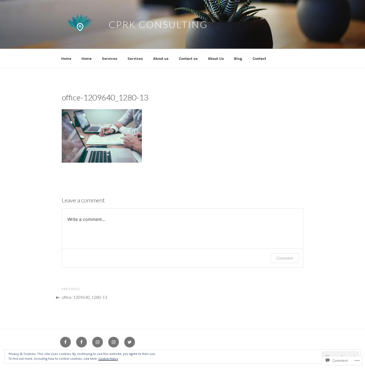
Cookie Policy (108, 359)
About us (161, 58)
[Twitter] (129, 342)
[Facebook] (65, 342)
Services (109, 58)
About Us (216, 58)
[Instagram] (97, 342)
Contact (259, 58)
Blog (238, 58)
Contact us (188, 58)
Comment (284, 258)
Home (66, 58)
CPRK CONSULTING (158, 24)
